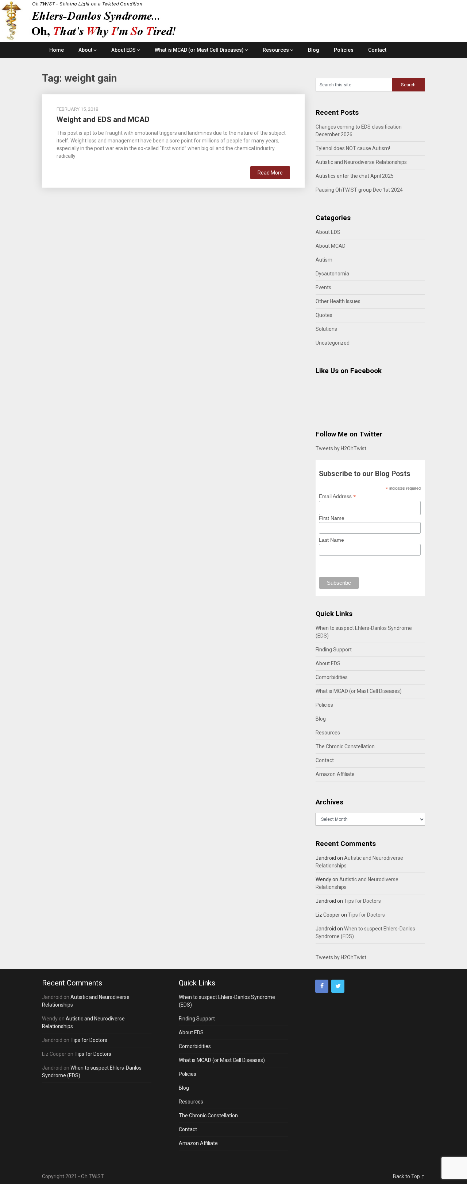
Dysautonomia (332, 274)
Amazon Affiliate (335, 774)
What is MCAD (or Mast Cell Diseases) (199, 50)
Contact (377, 50)
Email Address (337, 496)
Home (56, 50)
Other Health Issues (338, 301)
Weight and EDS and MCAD (103, 119)
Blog (313, 50)
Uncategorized (333, 343)
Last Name (331, 540)
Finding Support (334, 649)
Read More (270, 173)
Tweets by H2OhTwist (341, 448)
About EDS (123, 50)
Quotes (324, 315)
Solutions (326, 329)
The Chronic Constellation (345, 746)
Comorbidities (332, 677)
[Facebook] (321, 986)
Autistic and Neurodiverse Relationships (361, 162)
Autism (324, 260)
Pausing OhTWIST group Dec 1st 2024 (359, 190)
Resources (276, 50)
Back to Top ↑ (409, 1176)
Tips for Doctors (362, 901)
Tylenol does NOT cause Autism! (353, 148)
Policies (344, 50)
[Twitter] (337, 986)
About (85, 50)
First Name (331, 518)
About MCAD (331, 246)
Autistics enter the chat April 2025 (355, 176)
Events (323, 287)
